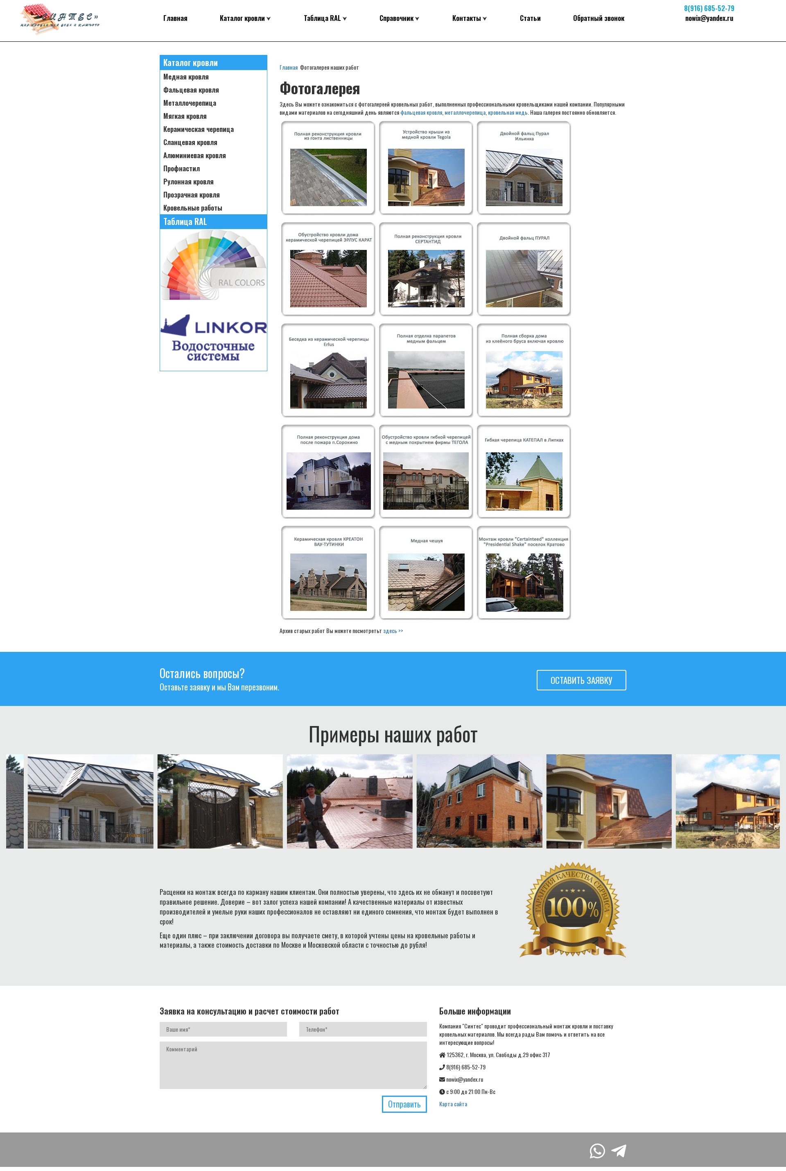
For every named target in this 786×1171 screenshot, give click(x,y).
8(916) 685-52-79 (709, 8)
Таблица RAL (322, 18)
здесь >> (393, 630)
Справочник (396, 18)
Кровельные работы (192, 208)
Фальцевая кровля (191, 90)
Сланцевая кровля (190, 142)
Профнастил (181, 168)
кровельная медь (508, 112)
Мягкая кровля (185, 116)
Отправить (404, 1104)
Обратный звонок (598, 18)
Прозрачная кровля (191, 195)
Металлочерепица (189, 103)
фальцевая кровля (421, 112)
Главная (175, 18)
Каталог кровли (242, 18)
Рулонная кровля (188, 181)
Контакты (466, 18)
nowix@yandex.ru (709, 18)
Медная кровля (186, 77)
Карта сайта (453, 1103)
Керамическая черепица (198, 129)
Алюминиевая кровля (194, 155)
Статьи (530, 18)
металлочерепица (465, 112)
